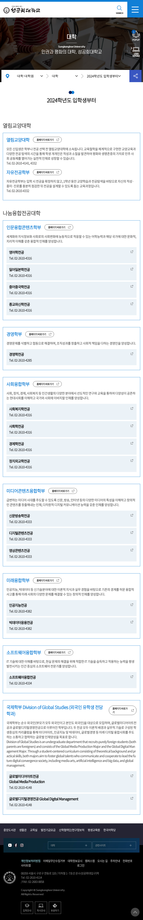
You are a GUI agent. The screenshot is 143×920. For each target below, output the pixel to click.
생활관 (23, 830)
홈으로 (7, 76)
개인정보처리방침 (30, 861)
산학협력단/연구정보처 (71, 830)
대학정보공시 (75, 861)
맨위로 (135, 912)
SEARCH (119, 13)
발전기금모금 (48, 830)
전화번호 (127, 861)
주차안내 (115, 861)
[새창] (10, 845)
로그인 (80, 865)
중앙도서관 (9, 830)
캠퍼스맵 (90, 861)
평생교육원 (94, 830)
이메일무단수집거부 (54, 861)
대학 (55, 76)
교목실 (33, 830)
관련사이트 (100, 845)
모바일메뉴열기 (135, 9)
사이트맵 (26, 865)
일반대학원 (131, 48)
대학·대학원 (25, 76)
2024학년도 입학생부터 (102, 76)
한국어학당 (109, 830)
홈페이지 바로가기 (45, 139)
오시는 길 (102, 861)
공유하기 (135, 76)
